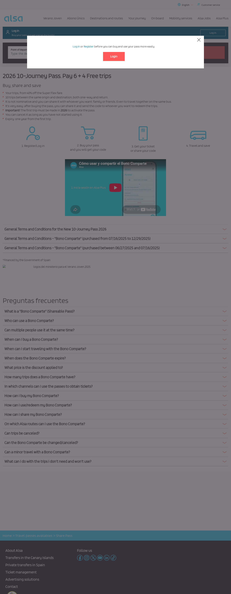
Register (89, 46)
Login (113, 56)
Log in (76, 46)
